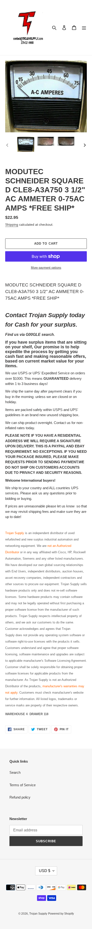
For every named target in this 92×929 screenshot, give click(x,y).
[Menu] (84, 27)
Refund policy (19, 797)
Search (15, 772)
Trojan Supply (38, 913)
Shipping (11, 224)
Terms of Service (22, 785)
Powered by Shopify (61, 913)
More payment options (46, 267)
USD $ (44, 871)
